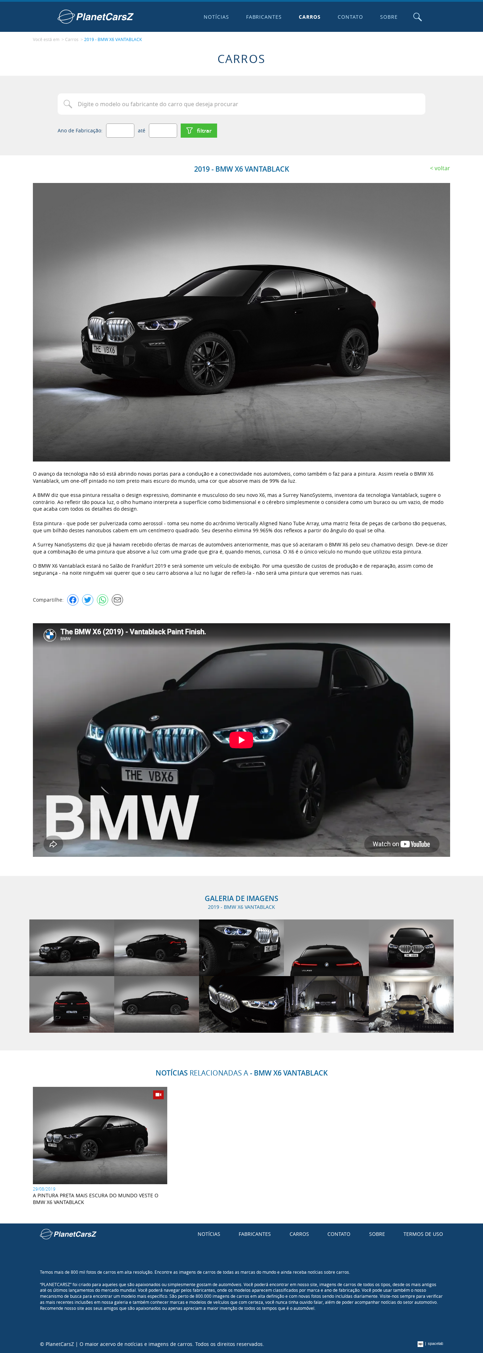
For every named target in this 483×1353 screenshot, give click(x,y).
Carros (310, 16)
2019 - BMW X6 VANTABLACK (113, 39)
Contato (350, 16)
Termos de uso (423, 1234)
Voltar (442, 168)
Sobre (389, 16)
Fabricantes (264, 16)
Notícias (216, 16)
